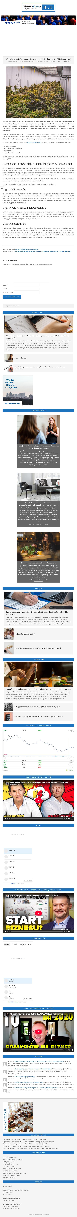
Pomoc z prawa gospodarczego (25, 1077)
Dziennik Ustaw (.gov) (10, 1157)
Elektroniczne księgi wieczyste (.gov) (14, 1173)
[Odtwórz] (5, 819)
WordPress (46, 1214)
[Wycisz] (69, 819)
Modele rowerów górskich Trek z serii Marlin (29, 1082)
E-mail (5, 289)
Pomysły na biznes (49, 62)
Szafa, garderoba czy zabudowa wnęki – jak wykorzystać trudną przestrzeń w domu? (30, 1148)
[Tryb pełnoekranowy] (72, 819)
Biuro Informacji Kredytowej (12, 1175)
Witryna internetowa (8, 292)
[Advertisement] (38, 40)
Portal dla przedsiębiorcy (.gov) (13, 1159)
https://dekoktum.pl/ (34, 142)
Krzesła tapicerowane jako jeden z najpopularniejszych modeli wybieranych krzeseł (38, 504)
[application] (38, 800)
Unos (36, 1214)
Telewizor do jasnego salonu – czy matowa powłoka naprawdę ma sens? (39, 716)
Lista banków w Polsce (10, 1171)
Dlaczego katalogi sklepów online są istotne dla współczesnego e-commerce (39, 1061)
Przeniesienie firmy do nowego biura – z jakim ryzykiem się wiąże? (36, 1088)
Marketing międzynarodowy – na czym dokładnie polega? (33, 1069)
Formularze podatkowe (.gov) (12, 1168)
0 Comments (65, 62)
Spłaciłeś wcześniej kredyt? (25, 634)
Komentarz (6, 267)
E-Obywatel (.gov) (9, 1162)
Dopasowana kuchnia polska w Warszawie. (38, 563)
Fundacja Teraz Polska (10, 1177)
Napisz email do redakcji (11, 1198)
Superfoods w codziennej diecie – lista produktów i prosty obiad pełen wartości (38, 689)
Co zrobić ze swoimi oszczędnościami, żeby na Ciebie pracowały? (38, 648)
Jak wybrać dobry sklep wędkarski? (27, 249)
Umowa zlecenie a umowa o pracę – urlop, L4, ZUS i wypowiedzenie (24, 1139)
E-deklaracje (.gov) (9, 1166)
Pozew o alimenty (21, 358)
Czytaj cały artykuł (38, 465)
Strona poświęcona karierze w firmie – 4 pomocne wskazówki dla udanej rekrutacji (43, 251)
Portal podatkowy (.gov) (10, 1164)
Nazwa (5, 285)
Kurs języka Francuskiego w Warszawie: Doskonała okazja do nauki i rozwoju (38, 447)
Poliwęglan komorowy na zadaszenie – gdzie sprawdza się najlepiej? (37, 707)
